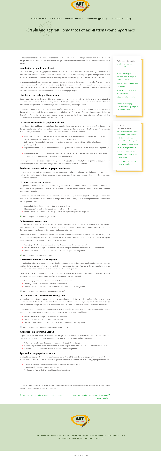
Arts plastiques (56, 18)
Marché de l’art (118, 18)
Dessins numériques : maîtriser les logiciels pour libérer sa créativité (126, 77)
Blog (129, 18)
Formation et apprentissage (97, 18)
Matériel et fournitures (74, 18)
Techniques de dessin (38, 18)
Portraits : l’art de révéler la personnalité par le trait (42, 395)
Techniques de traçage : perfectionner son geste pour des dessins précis (127, 107)
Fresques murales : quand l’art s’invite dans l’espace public (90, 396)
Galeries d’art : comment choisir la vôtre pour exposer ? (127, 67)
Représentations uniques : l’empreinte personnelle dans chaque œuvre (127, 154)
